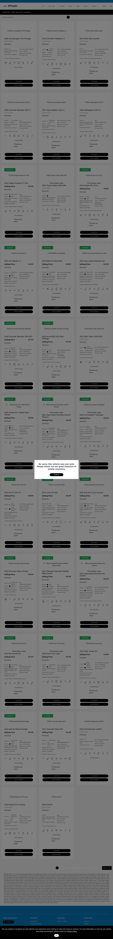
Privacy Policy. (72, 931)
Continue (56, 474)
